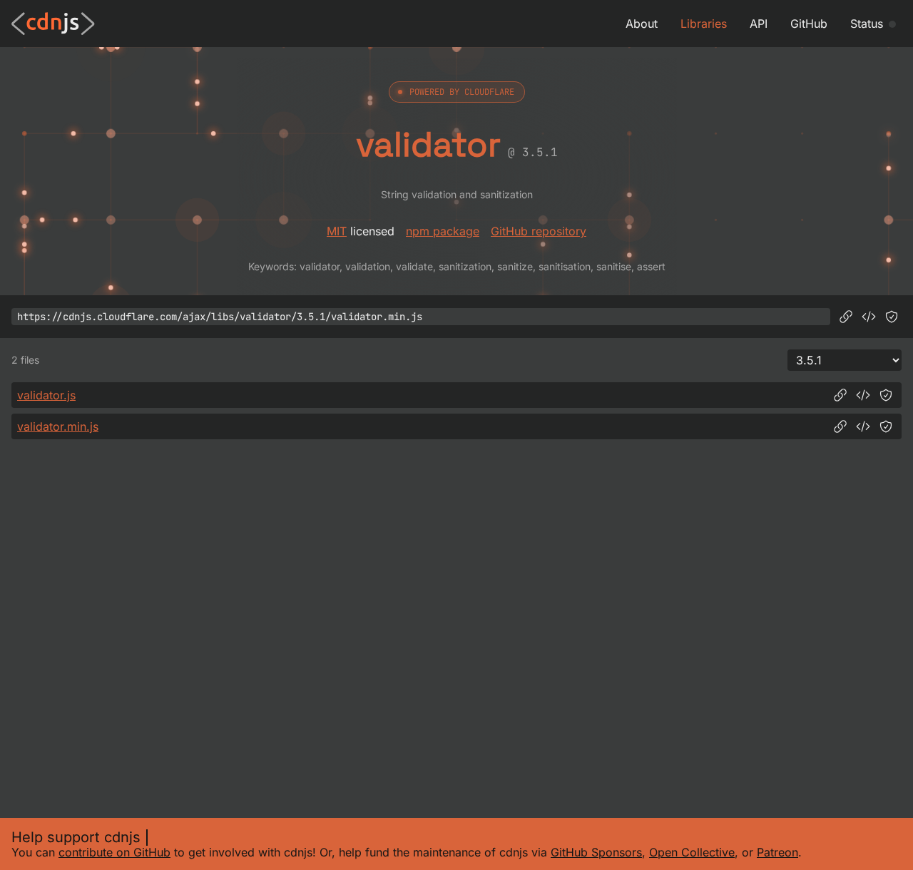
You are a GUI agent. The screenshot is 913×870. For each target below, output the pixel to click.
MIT (337, 231)
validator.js (46, 395)
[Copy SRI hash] (892, 317)
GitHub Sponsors (596, 852)
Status (866, 23)
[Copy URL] (846, 317)
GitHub (808, 23)
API (758, 23)
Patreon (777, 852)
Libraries (703, 23)
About (642, 23)
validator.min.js (57, 426)
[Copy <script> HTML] (869, 317)
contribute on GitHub (114, 852)
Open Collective (692, 852)
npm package (442, 231)
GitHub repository (538, 231)
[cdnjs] (53, 23)
